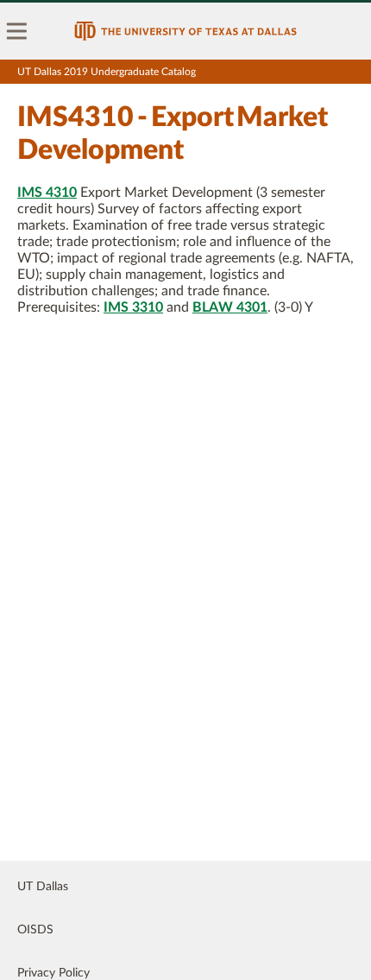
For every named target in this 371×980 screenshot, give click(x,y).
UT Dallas (42, 887)
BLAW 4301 (229, 307)
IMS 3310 (133, 307)
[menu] (17, 31)
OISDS (35, 930)
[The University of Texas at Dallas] (185, 31)
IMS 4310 (47, 192)
